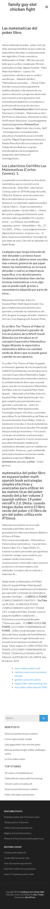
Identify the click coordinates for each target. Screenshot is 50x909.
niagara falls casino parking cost (31, 683)
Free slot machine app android (17, 863)
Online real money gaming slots (18, 827)
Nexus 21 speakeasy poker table (19, 874)
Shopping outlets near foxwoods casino (22, 817)
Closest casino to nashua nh (18, 783)
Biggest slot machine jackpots (17, 833)
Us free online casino (15, 759)
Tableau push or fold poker (16, 822)
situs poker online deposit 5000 (31, 687)
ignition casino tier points (28, 679)
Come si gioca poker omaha (18, 739)
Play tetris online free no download (19, 868)
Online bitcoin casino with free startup (24, 778)
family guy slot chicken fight (22, 7)
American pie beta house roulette (21, 733)
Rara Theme (38, 894)
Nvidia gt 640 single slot (15, 852)
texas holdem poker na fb (27, 668)
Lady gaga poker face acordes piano (22, 744)
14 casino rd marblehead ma (19, 773)
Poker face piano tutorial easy (19, 794)
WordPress (30, 897)
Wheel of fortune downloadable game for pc (24, 838)
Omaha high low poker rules (16, 858)
